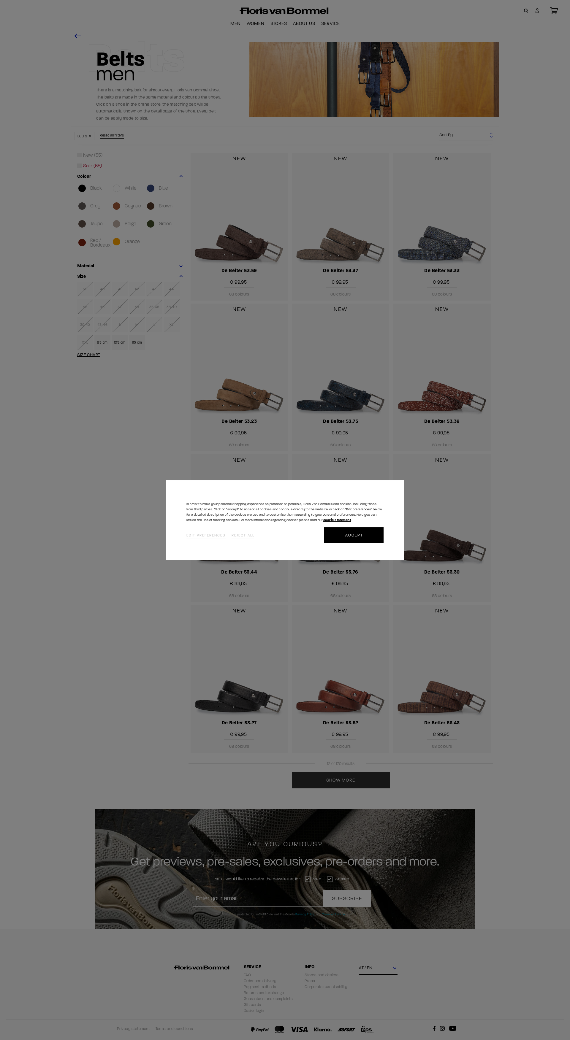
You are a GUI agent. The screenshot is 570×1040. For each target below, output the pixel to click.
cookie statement (337, 520)
